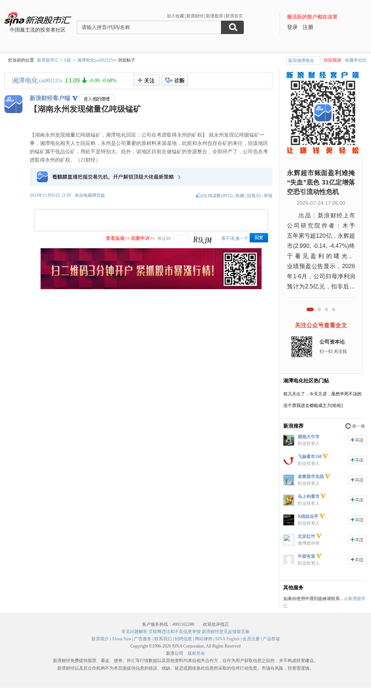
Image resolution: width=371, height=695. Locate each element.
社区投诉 (332, 60)
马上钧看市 (309, 496)
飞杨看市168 (310, 456)
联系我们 (163, 638)
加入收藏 (175, 15)
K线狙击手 (308, 516)
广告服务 (142, 638)
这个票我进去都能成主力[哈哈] (313, 405)
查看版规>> (118, 238)
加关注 (357, 440)
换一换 (358, 426)
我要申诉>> (143, 238)
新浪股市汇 (48, 60)
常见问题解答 (134, 631)
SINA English (227, 638)
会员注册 (251, 638)
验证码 (164, 238)
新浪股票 (214, 15)
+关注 (146, 80)
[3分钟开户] (151, 287)
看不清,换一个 (235, 238)
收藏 (239, 195)
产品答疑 (271, 638)
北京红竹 (306, 536)
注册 (308, 27)
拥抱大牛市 (309, 436)
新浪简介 (100, 638)
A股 (67, 60)
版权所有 (196, 653)
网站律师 (203, 638)
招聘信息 (183, 638)
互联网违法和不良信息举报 (175, 631)
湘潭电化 (25, 80)
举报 (268, 195)
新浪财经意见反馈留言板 (226, 631)
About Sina (121, 638)
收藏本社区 (356, 60)
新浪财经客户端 (50, 98)
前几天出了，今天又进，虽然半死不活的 (322, 393)
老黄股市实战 (311, 476)
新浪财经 (195, 15)
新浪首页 (234, 15)
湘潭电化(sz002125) (95, 60)
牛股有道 (306, 556)
